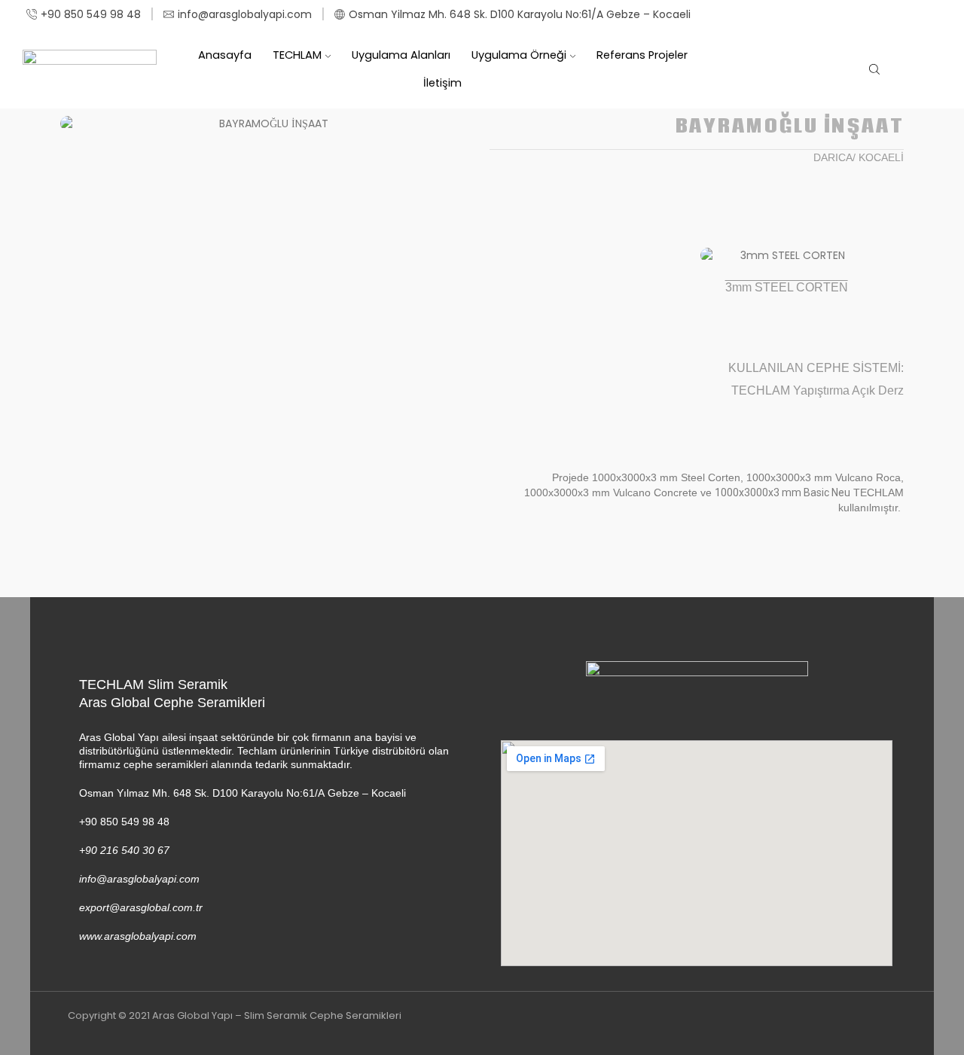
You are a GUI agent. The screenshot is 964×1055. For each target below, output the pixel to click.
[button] (76, 131)
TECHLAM (297, 55)
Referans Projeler (642, 55)
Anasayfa (225, 55)
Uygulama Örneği (518, 55)
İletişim (442, 82)
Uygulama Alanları (401, 55)
